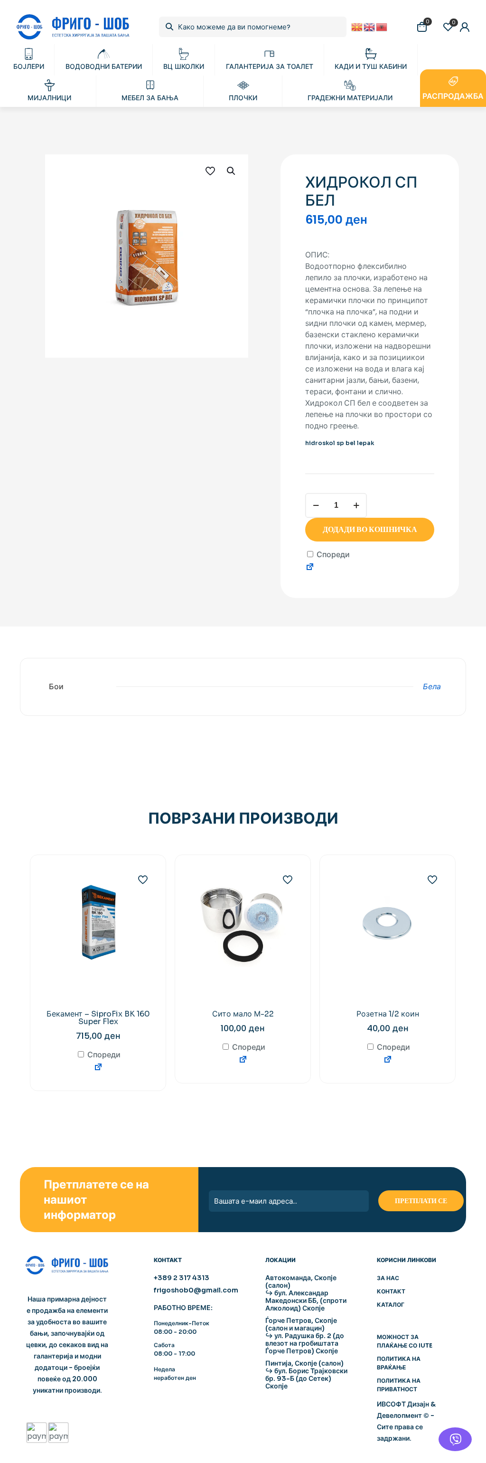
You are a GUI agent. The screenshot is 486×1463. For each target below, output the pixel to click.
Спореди (332, 554)
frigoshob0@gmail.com (196, 1290)
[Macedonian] (357, 26)
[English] (370, 26)
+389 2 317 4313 (181, 1277)
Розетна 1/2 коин (387, 1014)
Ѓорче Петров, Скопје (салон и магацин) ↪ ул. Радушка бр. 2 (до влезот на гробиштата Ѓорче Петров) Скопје (304, 1335)
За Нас (388, 1278)
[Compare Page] (310, 568)
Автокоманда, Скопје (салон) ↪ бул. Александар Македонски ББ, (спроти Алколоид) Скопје (305, 1292)
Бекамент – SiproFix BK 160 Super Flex (98, 1017)
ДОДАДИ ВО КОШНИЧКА (370, 529)
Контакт (391, 1291)
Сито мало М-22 (243, 1014)
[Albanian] (382, 26)
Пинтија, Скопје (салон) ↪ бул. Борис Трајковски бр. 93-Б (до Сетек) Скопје (306, 1374)
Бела (432, 686)
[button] (231, 171)
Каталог (390, 1305)
